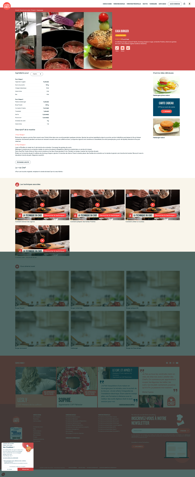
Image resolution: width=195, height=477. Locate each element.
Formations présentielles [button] (134, 4)
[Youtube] (177, 363)
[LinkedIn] (170, 363)
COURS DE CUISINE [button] (107, 4)
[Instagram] (173, 363)
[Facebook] (167, 363)
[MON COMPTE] (187, 3)
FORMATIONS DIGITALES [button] (119, 4)
